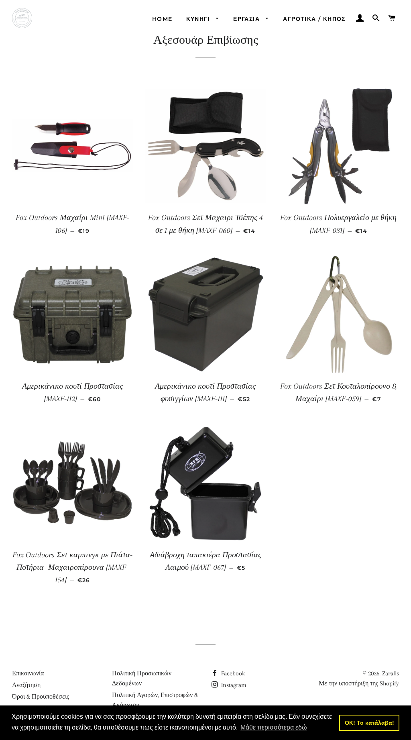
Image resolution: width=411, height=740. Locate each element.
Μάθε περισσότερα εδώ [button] (273, 727)
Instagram (233, 685)
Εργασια (247, 18)
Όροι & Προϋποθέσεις (40, 696)
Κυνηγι (199, 18)
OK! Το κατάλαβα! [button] (369, 723)
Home (162, 18)
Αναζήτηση (26, 685)
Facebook (232, 673)
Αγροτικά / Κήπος (314, 18)
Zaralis (390, 673)
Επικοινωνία (28, 673)
